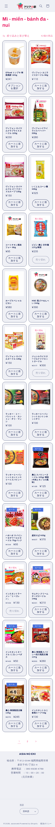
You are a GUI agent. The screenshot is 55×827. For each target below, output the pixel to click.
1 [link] (19, 741)
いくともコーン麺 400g (40, 187)
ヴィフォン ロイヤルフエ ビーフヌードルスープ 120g (14, 189)
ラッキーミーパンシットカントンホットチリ (40, 416)
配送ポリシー (46, 824)
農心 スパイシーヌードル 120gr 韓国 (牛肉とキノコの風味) (40, 478)
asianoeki (15, 824)
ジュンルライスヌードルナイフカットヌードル (40, 358)
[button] (6, 6)
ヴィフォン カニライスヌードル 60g (40, 73)
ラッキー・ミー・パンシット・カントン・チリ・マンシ (14, 417)
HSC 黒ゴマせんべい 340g (40, 301)
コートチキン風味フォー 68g (14, 246)
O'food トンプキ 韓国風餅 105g (14, 73)
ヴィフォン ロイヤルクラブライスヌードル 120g (14, 130)
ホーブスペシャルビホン (14, 301)
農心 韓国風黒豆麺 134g (14, 711)
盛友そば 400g (38, 535)
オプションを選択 (14, 86)
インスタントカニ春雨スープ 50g (40, 711)
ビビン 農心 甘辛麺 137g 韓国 (40, 246)
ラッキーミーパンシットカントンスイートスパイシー (14, 477)
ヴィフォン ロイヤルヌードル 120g (14, 357)
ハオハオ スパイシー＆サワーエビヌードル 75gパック (14, 537)
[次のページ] (35, 741)
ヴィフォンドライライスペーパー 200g (40, 130)
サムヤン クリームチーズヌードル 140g (40, 596)
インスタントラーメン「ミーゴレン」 (14, 596)
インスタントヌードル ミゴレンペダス (14, 654)
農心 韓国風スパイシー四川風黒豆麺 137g (40, 654)
